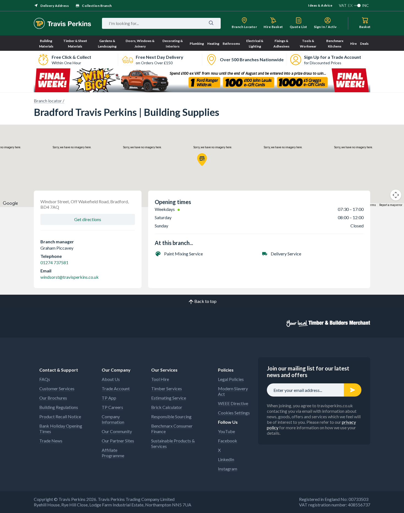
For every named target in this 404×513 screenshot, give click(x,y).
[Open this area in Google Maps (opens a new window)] (10, 203)
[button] (202, 159)
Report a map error (390, 205)
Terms (372, 205)
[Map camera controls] (395, 194)
